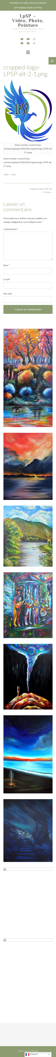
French (33, 1054)
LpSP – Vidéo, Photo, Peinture (28, 21)
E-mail (7, 279)
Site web (7, 293)
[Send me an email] (22, 39)
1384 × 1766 (9, 174)
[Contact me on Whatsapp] (34, 39)
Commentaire (10, 229)
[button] (28, 52)
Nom (6, 265)
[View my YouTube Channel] (28, 39)
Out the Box (33, 1051)
